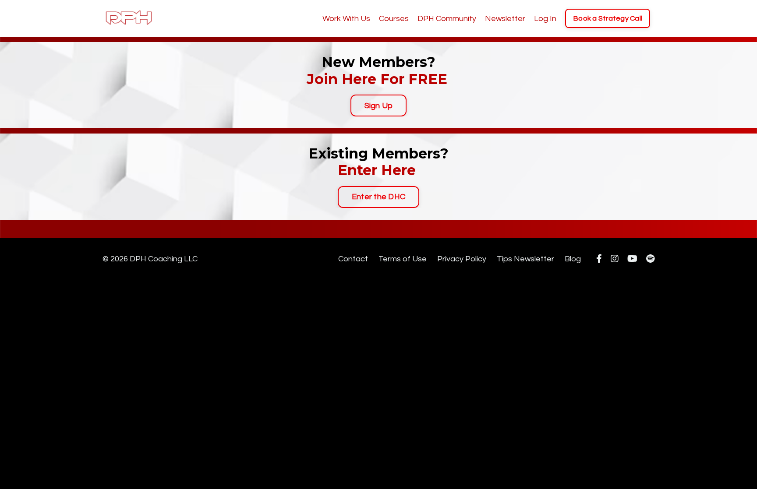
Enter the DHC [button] (378, 197)
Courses (394, 18)
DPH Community (446, 18)
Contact (353, 259)
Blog (573, 259)
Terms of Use (402, 259)
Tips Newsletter (525, 259)
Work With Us (346, 18)
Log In (545, 18)
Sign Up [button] (378, 106)
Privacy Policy (461, 259)
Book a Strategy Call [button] (607, 18)
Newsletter (505, 18)
